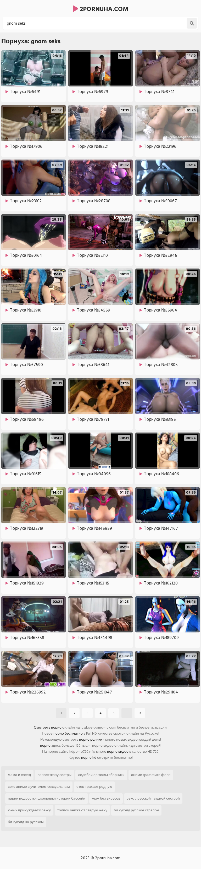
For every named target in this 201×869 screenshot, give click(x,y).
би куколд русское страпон (136, 810)
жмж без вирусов (106, 798)
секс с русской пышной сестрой (153, 798)
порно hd (88, 758)
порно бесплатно (68, 733)
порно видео (118, 751)
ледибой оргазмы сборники (101, 775)
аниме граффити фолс (150, 775)
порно (45, 745)
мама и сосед (19, 775)
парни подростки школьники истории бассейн (46, 798)
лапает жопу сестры (54, 775)
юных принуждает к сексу (29, 810)
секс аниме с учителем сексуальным (39, 787)
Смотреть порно (48, 727)
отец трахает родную (94, 787)
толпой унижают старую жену (82, 810)
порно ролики (90, 739)
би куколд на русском (26, 822)
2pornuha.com (103, 9)
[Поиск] (192, 23)
